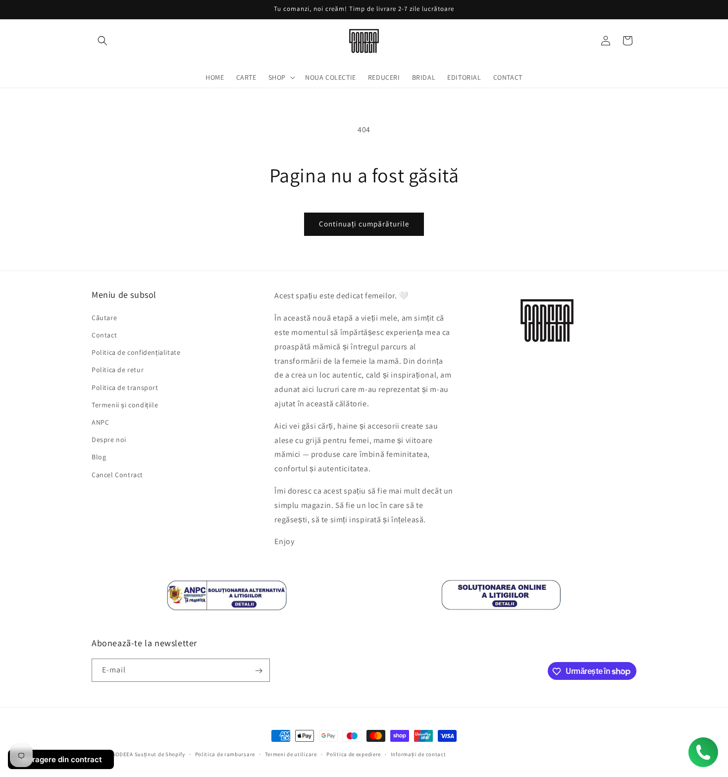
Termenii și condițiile (125, 404)
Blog (99, 456)
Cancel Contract (117, 474)
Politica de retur (118, 369)
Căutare (104, 317)
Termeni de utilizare (291, 753)
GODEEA (122, 754)
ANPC (100, 421)
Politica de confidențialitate (136, 352)
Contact (104, 335)
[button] (102, 41)
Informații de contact (418, 753)
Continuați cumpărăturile (364, 223)
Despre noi (109, 439)
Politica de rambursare (225, 753)
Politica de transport (125, 387)
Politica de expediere (353, 753)
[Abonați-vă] (258, 670)
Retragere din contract (61, 759)
